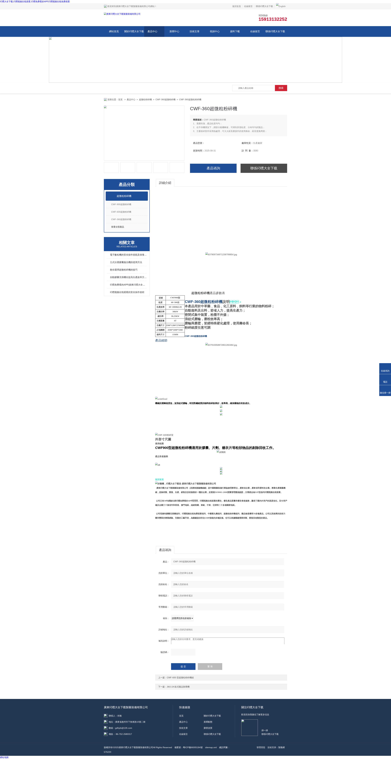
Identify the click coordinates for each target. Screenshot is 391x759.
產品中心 (152, 31)
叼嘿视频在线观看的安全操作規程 (127, 292)
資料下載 (235, 31)
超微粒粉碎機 (145, 99)
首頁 (120, 99)
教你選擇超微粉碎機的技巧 (123, 269)
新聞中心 (174, 31)
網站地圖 (4, 757)
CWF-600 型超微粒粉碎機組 (180, 677)
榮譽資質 (208, 728)
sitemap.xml (211, 747)
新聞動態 (208, 722)
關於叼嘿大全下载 (134, 31)
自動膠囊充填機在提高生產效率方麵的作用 (128, 277)
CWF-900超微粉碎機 (121, 204)
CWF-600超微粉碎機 (121, 212)
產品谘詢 (213, 168)
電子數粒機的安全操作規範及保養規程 (128, 254)
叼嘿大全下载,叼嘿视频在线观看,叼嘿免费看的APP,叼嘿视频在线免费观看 (35, 1)
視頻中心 (215, 31)
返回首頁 (236, 6)
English (282, 6)
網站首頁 (114, 31)
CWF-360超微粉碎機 (165, 99)
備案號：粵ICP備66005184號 (188, 747)
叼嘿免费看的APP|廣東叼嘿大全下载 (128, 284)
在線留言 (248, 6)
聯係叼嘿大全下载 (264, 6)
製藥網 (281, 747)
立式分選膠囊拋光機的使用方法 (126, 262)
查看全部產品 (117, 227)
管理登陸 (261, 747)
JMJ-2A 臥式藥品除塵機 (178, 686)
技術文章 (194, 31)
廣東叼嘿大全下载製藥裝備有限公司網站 (135, 6)
